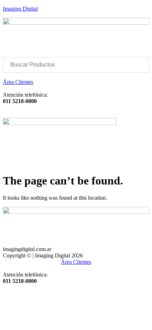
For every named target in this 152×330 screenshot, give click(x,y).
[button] (76, 111)
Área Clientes (18, 82)
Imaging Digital (20, 9)
